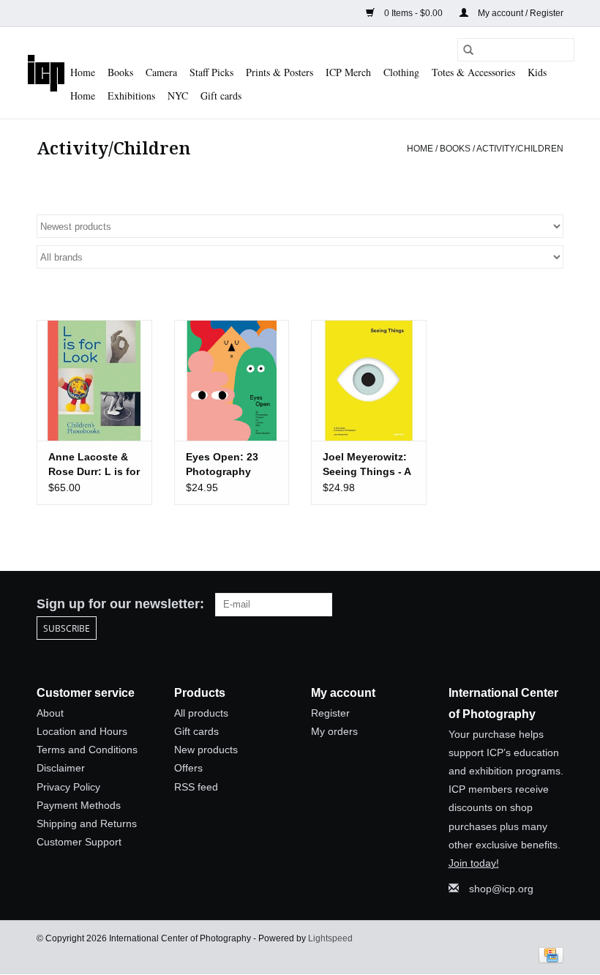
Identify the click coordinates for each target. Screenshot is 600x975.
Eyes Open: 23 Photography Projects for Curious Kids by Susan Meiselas (226, 465)
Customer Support (79, 842)
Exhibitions (131, 95)
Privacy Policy (68, 787)
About (50, 713)
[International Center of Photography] (46, 73)
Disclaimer (61, 768)
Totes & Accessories (473, 72)
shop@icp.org (501, 888)
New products (206, 749)
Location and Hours (82, 731)
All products (201, 713)
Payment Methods (79, 805)
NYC (178, 95)
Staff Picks (211, 72)
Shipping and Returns (87, 823)
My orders (334, 731)
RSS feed (196, 787)
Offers (188, 768)
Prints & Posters (279, 72)
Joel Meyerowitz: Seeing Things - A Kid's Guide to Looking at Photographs (366, 465)
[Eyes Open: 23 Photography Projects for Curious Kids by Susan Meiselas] (232, 380)
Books (120, 72)
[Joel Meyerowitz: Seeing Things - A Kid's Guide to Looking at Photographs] (369, 380)
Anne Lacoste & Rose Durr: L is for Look (94, 465)
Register (330, 713)
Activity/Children (519, 148)
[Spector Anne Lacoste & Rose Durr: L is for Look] (94, 380)
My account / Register (519, 13)
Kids (537, 72)
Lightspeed (330, 938)
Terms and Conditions (87, 749)
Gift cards (220, 95)
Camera (161, 72)
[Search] (468, 49)
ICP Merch (348, 72)
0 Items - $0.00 (413, 13)
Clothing (401, 72)
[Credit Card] (548, 954)
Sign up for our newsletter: (120, 604)
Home (82, 72)
